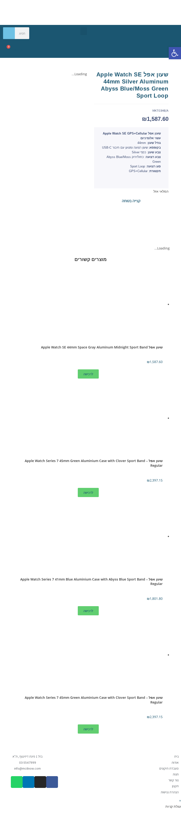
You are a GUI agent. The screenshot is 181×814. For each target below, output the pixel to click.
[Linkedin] (147, 33)
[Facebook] (173, 33)
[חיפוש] (9, 33)
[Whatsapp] (173, 45)
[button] (83, 31)
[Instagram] (160, 33)
